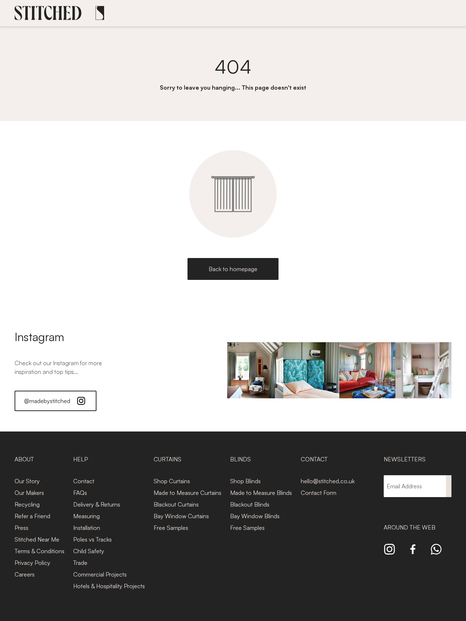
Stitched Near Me (37, 539)
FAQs (80, 492)
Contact (83, 481)
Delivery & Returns (96, 504)
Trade (80, 562)
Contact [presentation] (314, 459)
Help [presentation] (80, 459)
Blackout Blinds (249, 504)
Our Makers (29, 492)
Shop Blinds (245, 481)
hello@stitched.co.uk (328, 481)
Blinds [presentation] (240, 459)
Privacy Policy (32, 562)
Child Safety (88, 551)
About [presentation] (24, 459)
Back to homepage (233, 269)
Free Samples (171, 527)
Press (21, 527)
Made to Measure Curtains (187, 492)
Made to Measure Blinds (261, 492)
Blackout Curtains (176, 504)
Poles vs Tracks (92, 539)
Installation (86, 527)
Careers (25, 574)
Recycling (27, 504)
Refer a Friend (32, 516)
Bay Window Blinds (255, 516)
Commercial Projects (100, 574)
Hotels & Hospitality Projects (109, 586)
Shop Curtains (172, 481)
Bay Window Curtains (181, 516)
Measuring (86, 516)
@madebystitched (47, 401)
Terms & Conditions (39, 551)
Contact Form (318, 492)
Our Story (27, 481)
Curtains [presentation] (167, 459)
